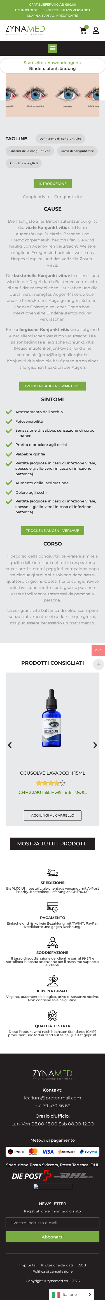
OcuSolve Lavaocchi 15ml (52, 773)
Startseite (33, 62)
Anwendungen (63, 62)
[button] (52, 48)
